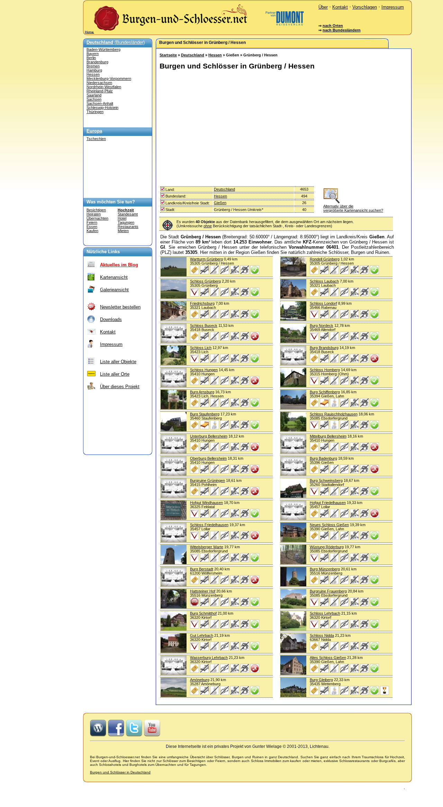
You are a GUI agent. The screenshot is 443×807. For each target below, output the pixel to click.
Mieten (123, 231)
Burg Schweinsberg (326, 480)
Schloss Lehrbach (325, 613)
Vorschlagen (364, 7)
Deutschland (192, 55)
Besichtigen (96, 210)
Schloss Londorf (323, 303)
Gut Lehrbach (201, 635)
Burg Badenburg (323, 458)
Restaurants (128, 226)
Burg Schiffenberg (325, 392)
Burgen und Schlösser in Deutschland (120, 772)
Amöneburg (199, 680)
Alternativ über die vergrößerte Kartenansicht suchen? (353, 208)
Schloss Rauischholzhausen (334, 414)
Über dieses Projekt (119, 386)
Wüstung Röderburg (327, 547)
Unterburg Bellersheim (208, 436)
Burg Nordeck (321, 325)
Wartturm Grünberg (206, 259)
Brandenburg (97, 62)
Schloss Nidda (322, 635)
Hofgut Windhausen (206, 503)
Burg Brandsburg (324, 348)
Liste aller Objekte (118, 361)
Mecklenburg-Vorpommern (109, 78)
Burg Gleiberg (321, 680)
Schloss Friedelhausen (209, 525)
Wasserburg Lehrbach (209, 657)
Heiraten (94, 214)
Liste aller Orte (114, 374)
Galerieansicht (114, 289)
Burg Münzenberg (325, 569)
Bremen (93, 66)
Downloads (111, 319)
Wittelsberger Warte (206, 547)
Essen (92, 226)
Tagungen (126, 222)
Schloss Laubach (324, 281)
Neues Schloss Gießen (329, 525)
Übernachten (97, 218)
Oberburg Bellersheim (208, 458)
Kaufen (92, 231)
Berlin (91, 58)
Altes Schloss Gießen (328, 657)
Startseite (168, 55)
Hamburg (94, 70)
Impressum (392, 7)
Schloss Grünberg (205, 281)
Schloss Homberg (325, 370)
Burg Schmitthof (203, 613)
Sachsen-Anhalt (100, 103)
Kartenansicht (114, 277)
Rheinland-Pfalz (100, 91)
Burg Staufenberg (204, 414)
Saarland (94, 95)
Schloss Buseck (203, 325)
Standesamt (128, 214)
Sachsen (94, 99)
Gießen (220, 203)
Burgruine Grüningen (207, 480)
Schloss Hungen (204, 370)
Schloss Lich (200, 348)
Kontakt (340, 7)
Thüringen (95, 112)
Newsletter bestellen (120, 307)
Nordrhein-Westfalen (104, 87)
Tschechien (96, 139)
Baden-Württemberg (103, 49)
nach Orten (333, 26)
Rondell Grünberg (325, 259)
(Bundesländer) (116, 42)
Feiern (92, 222)
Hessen (93, 74)
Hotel (122, 218)
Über (323, 7)
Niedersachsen (99, 83)
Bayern (93, 54)
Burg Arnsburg (202, 392)
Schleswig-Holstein (102, 108)
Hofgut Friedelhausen (328, 503)
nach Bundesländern (342, 30)
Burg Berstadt (201, 569)
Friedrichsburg (202, 303)
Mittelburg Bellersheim (328, 436)
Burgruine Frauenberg (328, 591)
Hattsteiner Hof (202, 591)
